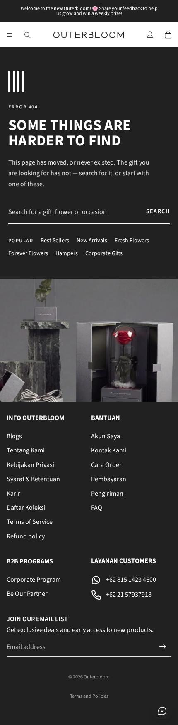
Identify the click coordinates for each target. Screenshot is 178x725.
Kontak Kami (108, 450)
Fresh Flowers (132, 241)
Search (158, 211)
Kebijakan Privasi (30, 464)
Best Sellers (55, 241)
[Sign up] (162, 647)
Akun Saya (105, 436)
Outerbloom (97, 677)
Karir (13, 493)
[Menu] (9, 34)
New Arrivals (92, 241)
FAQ (96, 507)
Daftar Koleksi (26, 507)
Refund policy (26, 536)
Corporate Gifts (104, 254)
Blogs (14, 436)
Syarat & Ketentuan (33, 479)
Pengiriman (107, 493)
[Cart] (168, 35)
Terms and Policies (89, 696)
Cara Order (106, 464)
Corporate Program (34, 579)
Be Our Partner (27, 594)
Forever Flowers (28, 254)
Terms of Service (30, 521)
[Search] (27, 35)
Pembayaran (108, 479)
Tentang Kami (26, 450)
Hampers (66, 254)
